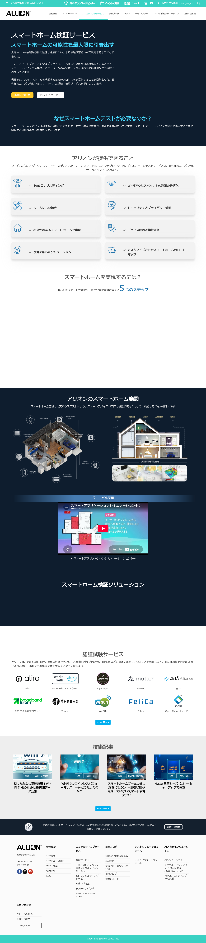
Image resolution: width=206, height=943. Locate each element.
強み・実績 (52, 866)
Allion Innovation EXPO (85, 895)
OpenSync (103, 688)
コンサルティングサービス (92, 13)
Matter (140, 688)
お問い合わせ (190, 13)
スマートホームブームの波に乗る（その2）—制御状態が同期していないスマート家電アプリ (126, 790)
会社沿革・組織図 (55, 861)
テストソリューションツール (137, 13)
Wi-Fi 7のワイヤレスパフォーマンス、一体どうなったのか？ (79, 788)
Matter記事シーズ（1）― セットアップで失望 (173, 786)
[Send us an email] (25, 871)
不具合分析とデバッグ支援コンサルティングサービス (87, 868)
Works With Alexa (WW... (65, 688)
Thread (65, 711)
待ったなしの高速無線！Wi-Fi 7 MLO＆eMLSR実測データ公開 (32, 788)
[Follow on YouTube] (151, 3)
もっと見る (102, 722)
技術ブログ (114, 13)
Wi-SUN (103, 711)
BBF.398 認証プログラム (28, 711)
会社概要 (53, 13)
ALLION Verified (69, 13)
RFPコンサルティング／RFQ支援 (176, 877)
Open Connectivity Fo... (178, 711)
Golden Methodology (116, 856)
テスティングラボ (85, 888)
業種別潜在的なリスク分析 (116, 867)
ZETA (178, 688)
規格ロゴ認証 (82, 883)
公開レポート (112, 879)
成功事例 (109, 861)
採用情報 (50, 871)
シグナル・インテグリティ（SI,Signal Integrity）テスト (175, 868)
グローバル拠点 (25, 914)
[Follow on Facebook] (19, 871)
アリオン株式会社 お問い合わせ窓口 (24, 3)
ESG (48, 876)
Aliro (27, 688)
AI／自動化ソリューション (167, 13)
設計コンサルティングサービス (87, 877)
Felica (141, 711)
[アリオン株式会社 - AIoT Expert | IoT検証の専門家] (18, 13)
